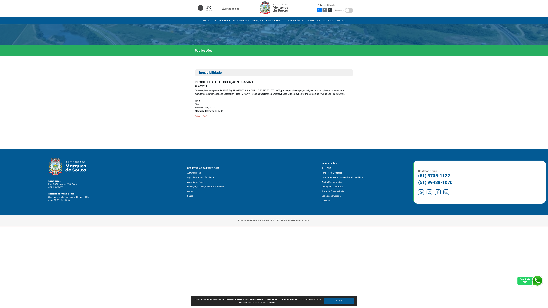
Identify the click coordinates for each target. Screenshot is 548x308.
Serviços (257, 20)
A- (325, 10)
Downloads (314, 20)
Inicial (206, 20)
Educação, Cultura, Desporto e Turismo (205, 186)
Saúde (190, 196)
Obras (190, 191)
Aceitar (339, 301)
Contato (340, 20)
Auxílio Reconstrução (332, 182)
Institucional (220, 20)
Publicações (273, 20)
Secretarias (240, 20)
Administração (194, 173)
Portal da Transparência (333, 191)
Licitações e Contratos (332, 186)
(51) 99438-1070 (435, 182)
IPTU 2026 (326, 168)
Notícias (328, 20)
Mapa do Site (232, 8)
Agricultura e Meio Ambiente (200, 177)
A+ (319, 10)
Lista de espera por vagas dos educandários (342, 177)
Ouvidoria (326, 200)
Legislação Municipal (331, 196)
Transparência (294, 20)
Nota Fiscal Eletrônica (332, 173)
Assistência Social (196, 182)
